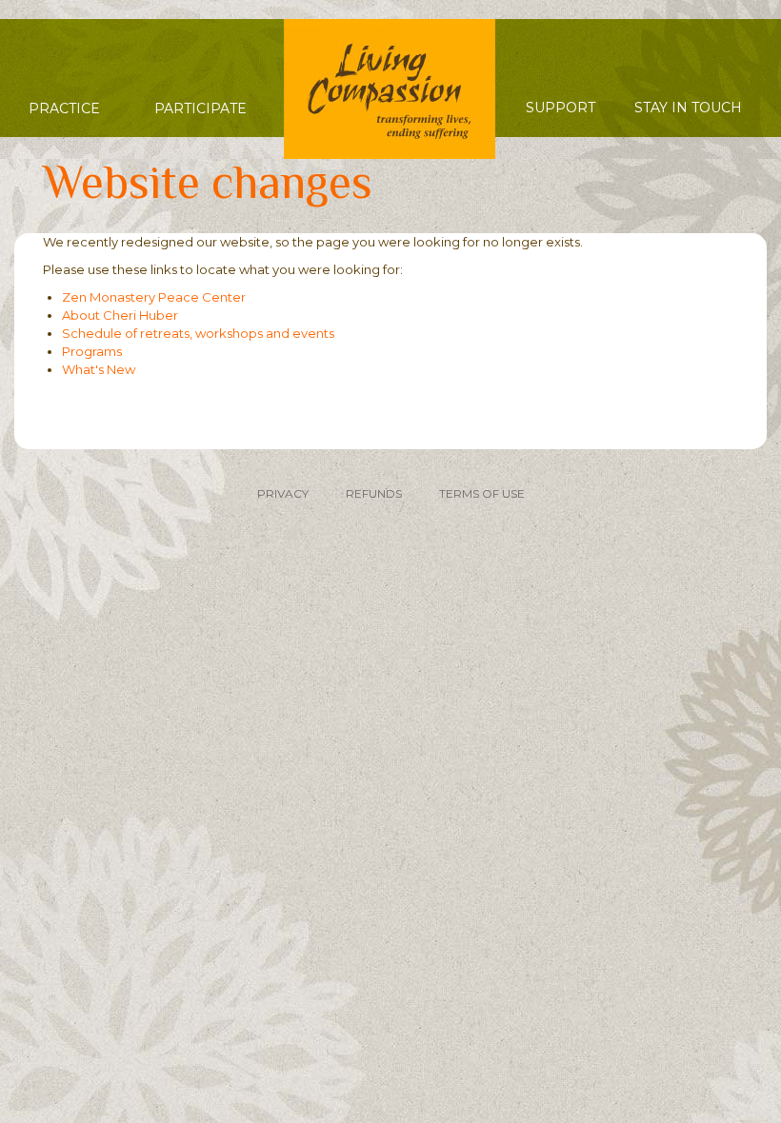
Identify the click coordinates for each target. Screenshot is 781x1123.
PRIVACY (283, 493)
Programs (92, 351)
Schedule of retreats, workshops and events (198, 333)
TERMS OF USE (482, 493)
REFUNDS (374, 493)
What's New (98, 369)
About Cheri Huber (120, 315)
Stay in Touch (688, 107)
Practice (64, 108)
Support (560, 107)
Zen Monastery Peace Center (154, 297)
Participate (200, 108)
